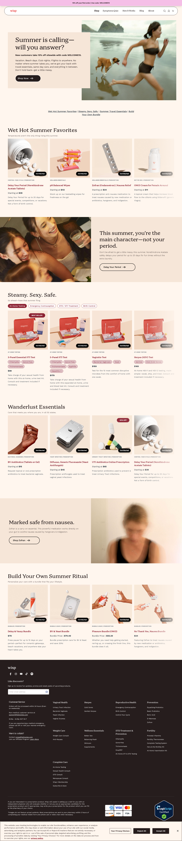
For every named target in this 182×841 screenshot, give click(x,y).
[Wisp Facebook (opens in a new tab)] (10, 674)
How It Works (129, 11)
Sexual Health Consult (61, 771)
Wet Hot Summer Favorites (62, 111)
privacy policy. (37, 838)
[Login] (169, 11)
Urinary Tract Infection (61, 707)
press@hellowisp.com (24, 737)
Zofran (149, 722)
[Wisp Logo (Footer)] (12, 668)
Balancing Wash (90, 739)
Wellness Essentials (94, 731)
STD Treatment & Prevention (124, 732)
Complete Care (60, 762)
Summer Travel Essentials (113, 111)
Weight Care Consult (61, 736)
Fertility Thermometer (155, 739)
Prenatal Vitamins (154, 736)
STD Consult (57, 775)
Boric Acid (151, 715)
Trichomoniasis (121, 746)
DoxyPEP (119, 750)
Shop (96, 11)
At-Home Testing (17, 306)
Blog (141, 11)
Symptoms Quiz (110, 11)
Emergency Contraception (42, 306)
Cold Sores (88, 707)
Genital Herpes (90, 711)
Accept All (160, 831)
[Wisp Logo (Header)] (13, 11)
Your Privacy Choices (120, 831)
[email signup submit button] (47, 692)
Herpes (87, 702)
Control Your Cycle (123, 715)
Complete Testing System (157, 743)
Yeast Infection (58, 715)
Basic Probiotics (153, 711)
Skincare (87, 743)
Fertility (151, 731)
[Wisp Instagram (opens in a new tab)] (16, 674)
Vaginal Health (60, 702)
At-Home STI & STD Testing (126, 754)
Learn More (34, 739)
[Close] (178, 831)
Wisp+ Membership (60, 782)
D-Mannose (151, 719)
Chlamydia (120, 739)
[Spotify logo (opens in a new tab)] (32, 674)
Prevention (152, 702)
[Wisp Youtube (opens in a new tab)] (21, 674)
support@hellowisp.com (18, 715)
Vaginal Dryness (59, 719)
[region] (91, 831)
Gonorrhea (120, 743)
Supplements (89, 747)
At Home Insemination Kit (157, 751)
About (151, 11)
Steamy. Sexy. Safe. (88, 111)
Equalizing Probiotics (155, 707)
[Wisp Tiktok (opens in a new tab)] (26, 674)
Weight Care (59, 731)
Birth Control (89, 306)
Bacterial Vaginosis (60, 711)
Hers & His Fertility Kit (155, 747)
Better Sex (88, 736)
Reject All (141, 831)
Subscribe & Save (59, 786)
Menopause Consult (60, 778)
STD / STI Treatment (68, 306)
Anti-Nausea (57, 739)
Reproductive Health (126, 702)
